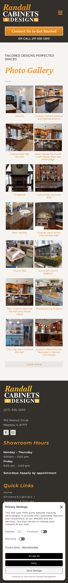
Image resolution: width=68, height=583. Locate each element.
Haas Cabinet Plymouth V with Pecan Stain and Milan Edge (48, 157)
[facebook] (6, 432)
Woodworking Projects (49, 308)
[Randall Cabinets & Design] (20, 3)
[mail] (13, 432)
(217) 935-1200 (14, 410)
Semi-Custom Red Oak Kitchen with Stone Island (20, 311)
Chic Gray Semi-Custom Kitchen (19, 351)
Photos (20, 116)
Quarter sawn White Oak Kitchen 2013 (48, 234)
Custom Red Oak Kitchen (19, 155)
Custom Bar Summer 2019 (49, 196)
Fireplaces (19, 194)
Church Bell (19, 270)
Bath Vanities (19, 232)
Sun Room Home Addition (48, 272)
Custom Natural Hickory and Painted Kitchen (48, 117)
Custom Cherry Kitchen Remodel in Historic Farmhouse (49, 352)
